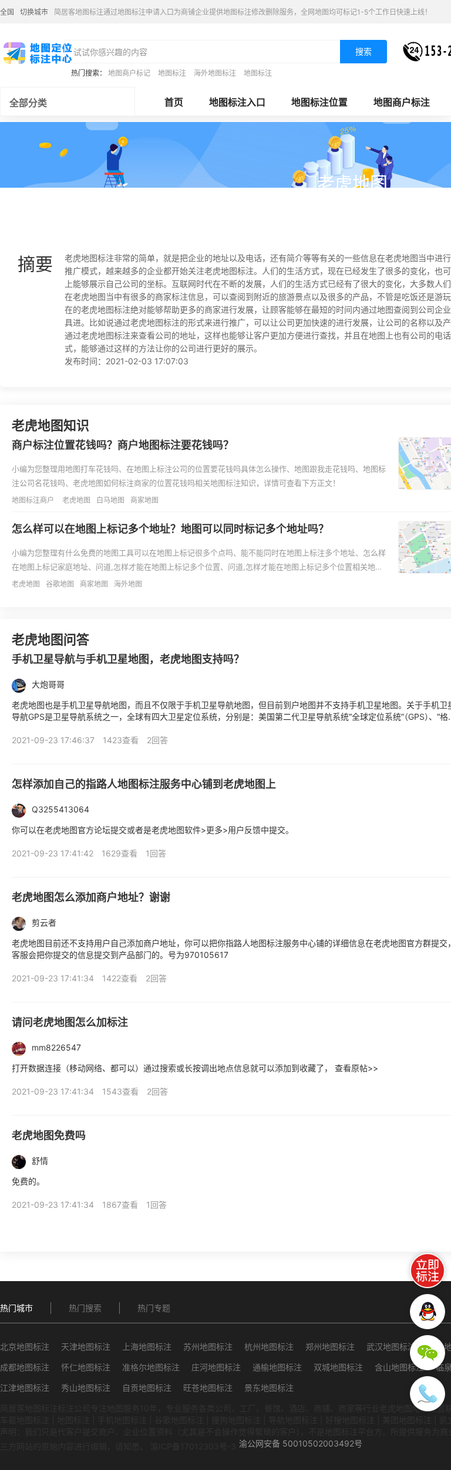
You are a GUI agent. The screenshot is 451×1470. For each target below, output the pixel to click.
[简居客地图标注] (37, 52)
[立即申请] (427, 1270)
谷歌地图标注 (179, 1420)
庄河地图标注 (216, 1367)
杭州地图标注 (269, 1347)
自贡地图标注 (146, 1388)
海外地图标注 (215, 73)
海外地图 (128, 584)
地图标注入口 (237, 102)
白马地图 (110, 500)
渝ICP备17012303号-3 (193, 1446)
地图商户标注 (401, 102)
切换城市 (34, 12)
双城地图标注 (338, 1367)
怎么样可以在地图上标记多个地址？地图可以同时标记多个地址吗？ (170, 529)
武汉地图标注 (391, 1347)
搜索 (363, 51)
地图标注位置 (319, 102)
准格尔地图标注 (151, 1367)
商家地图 (144, 500)
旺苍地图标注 (208, 1388)
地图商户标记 (129, 73)
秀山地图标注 (85, 1388)
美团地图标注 (407, 1420)
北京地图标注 (24, 1347)
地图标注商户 (33, 500)
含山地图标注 (399, 1367)
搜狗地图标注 (236, 1420)
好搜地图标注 (350, 1420)
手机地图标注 (122, 1420)
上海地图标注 (146, 1347)
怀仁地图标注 (85, 1367)
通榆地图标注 (277, 1367)
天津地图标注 (85, 1347)
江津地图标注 (24, 1388)
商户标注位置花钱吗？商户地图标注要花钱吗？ (123, 445)
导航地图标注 (293, 1420)
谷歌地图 (60, 584)
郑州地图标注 (330, 1347)
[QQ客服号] (427, 1311)
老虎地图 (76, 500)
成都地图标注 (24, 1367)
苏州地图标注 (208, 1347)
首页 (173, 102)
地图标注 (172, 73)
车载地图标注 (24, 1420)
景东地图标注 (269, 1388)
